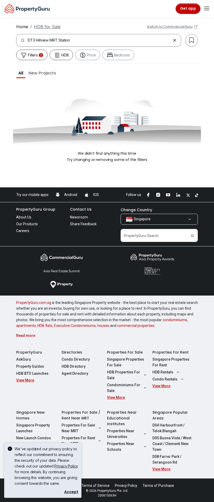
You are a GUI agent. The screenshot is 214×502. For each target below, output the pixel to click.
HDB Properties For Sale (123, 375)
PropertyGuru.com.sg (33, 303)
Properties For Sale (125, 352)
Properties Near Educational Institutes (122, 418)
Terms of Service (95, 485)
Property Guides (30, 366)
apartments (26, 326)
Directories (72, 352)
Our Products (27, 224)
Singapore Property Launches (33, 428)
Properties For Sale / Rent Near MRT (81, 415)
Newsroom (79, 217)
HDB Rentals (162, 372)
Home (22, 26)
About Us (23, 217)
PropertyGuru (29, 352)
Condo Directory (76, 359)
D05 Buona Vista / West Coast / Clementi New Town (171, 444)
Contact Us (81, 209)
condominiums (175, 320)
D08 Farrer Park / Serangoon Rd (166, 459)
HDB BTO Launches (32, 373)
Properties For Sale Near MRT (78, 428)
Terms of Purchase (158, 485)
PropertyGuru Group (35, 209)
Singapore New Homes (30, 415)
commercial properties (135, 326)
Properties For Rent (170, 352)
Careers (22, 231)
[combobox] (99, 40)
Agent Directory (75, 373)
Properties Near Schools (120, 447)
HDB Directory (74, 366)
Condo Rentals (164, 379)
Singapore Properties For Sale (125, 362)
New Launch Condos (33, 438)
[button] (20, 73)
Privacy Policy (66, 466)
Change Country (136, 209)
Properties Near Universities (120, 434)
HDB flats (44, 326)
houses (103, 326)
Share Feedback (83, 224)
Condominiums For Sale (123, 388)
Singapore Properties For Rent (170, 362)
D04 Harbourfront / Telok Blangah (168, 428)
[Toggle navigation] (206, 8)
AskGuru (23, 359)
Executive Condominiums (75, 326)
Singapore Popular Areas (170, 415)
